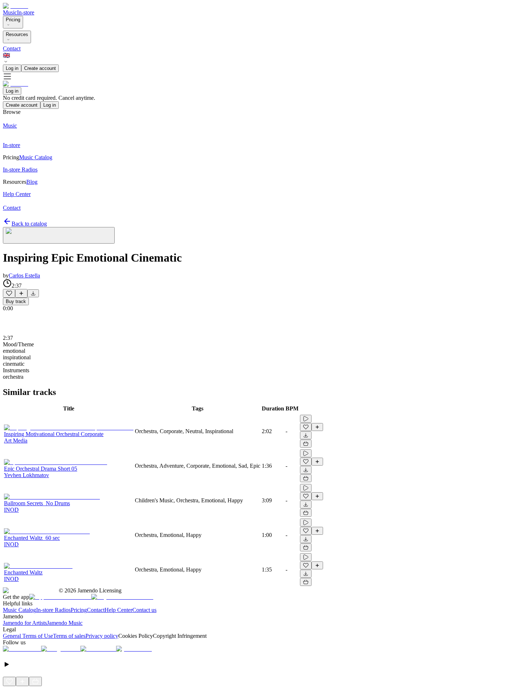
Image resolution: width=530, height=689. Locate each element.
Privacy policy (101, 636)
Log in (12, 68)
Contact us (144, 610)
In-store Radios (53, 610)
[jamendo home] (15, 6)
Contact (12, 48)
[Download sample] (33, 293)
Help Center (118, 610)
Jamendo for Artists (25, 623)
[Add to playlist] (21, 293)
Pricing (13, 19)
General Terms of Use (28, 636)
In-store (25, 12)
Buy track (16, 301)
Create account (40, 68)
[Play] (59, 235)
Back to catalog (29, 224)
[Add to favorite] (9, 293)
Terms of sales (69, 636)
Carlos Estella (24, 275)
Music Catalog (19, 610)
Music (10, 12)
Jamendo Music (65, 623)
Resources (17, 34)
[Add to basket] (306, 444)
